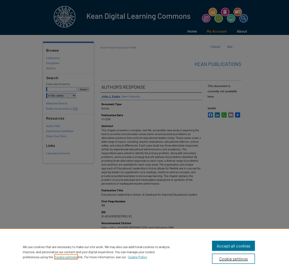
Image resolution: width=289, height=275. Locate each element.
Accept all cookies (233, 245)
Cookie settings (66, 257)
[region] (144, 251)
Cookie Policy (137, 257)
